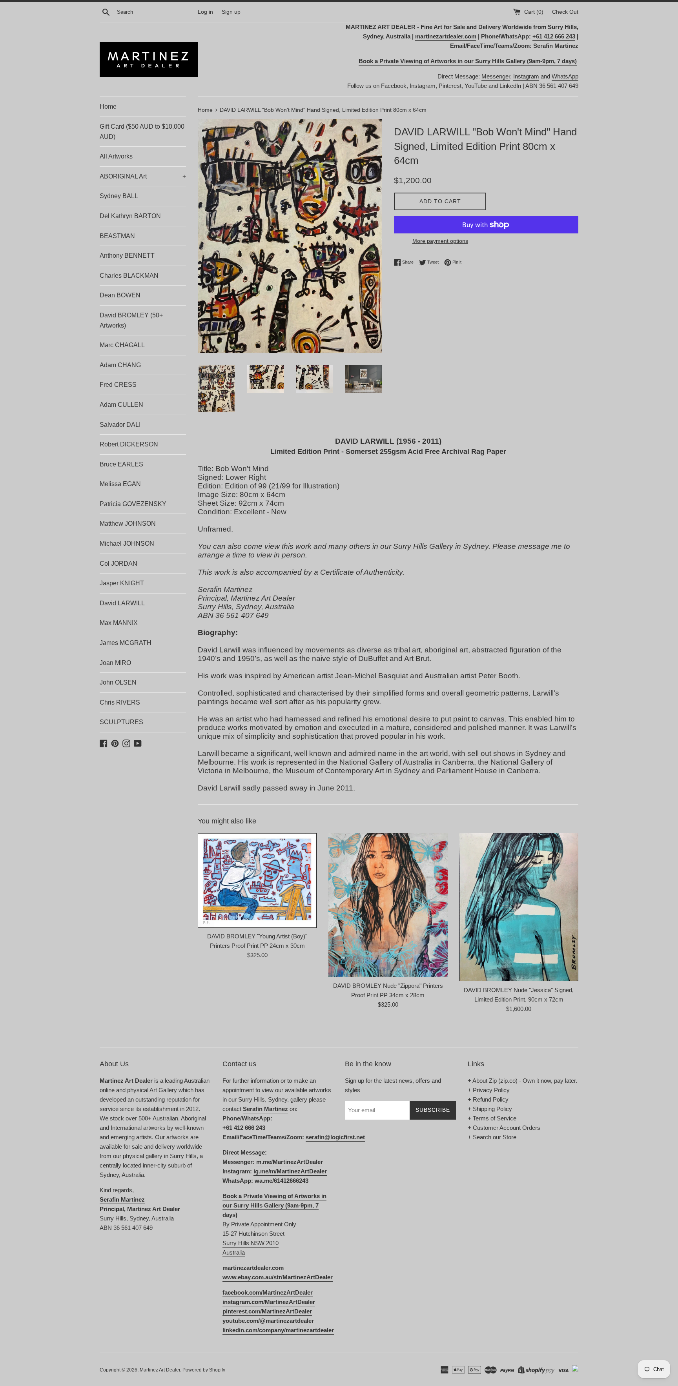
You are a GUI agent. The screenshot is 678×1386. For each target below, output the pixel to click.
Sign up (231, 12)
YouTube (476, 85)
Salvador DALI (120, 424)
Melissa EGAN (120, 484)
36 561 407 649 (558, 85)
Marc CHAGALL (122, 345)
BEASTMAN (117, 236)
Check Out (565, 12)
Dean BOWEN (120, 295)
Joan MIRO (115, 662)
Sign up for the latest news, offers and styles (393, 1085)
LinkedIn (510, 85)
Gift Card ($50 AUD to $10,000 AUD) (142, 131)
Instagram (526, 76)
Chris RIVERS (120, 702)
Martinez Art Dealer (160, 1370)
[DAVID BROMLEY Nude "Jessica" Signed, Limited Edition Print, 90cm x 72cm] (518, 907)
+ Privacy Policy (489, 1090)
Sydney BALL (119, 196)
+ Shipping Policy (490, 1109)
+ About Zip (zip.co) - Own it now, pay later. (522, 1080)
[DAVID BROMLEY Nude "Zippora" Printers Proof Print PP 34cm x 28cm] (387, 905)
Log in (205, 12)
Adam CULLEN (121, 404)
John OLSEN (118, 682)
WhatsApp (565, 76)
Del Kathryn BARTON (130, 216)
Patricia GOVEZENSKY (133, 504)
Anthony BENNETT (127, 255)
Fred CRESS (118, 384)
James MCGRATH (125, 642)
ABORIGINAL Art (143, 176)
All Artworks (116, 156)
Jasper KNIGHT (122, 583)
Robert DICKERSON (129, 444)
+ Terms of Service (492, 1118)
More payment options (440, 241)
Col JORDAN (118, 563)
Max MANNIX (119, 622)
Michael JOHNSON (127, 543)
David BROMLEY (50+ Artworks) (131, 320)
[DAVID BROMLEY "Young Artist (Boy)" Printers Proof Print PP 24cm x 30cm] (257, 880)
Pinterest (450, 85)
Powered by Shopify (203, 1370)
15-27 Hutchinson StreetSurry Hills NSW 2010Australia (253, 1243)
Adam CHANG (120, 365)
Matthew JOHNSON (128, 523)
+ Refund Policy (488, 1099)
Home (108, 106)
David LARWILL (122, 603)
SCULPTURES (121, 722)
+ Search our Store (492, 1137)
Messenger (495, 76)
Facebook (393, 85)
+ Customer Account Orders (504, 1127)
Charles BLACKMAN (129, 275)
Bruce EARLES (121, 464)
